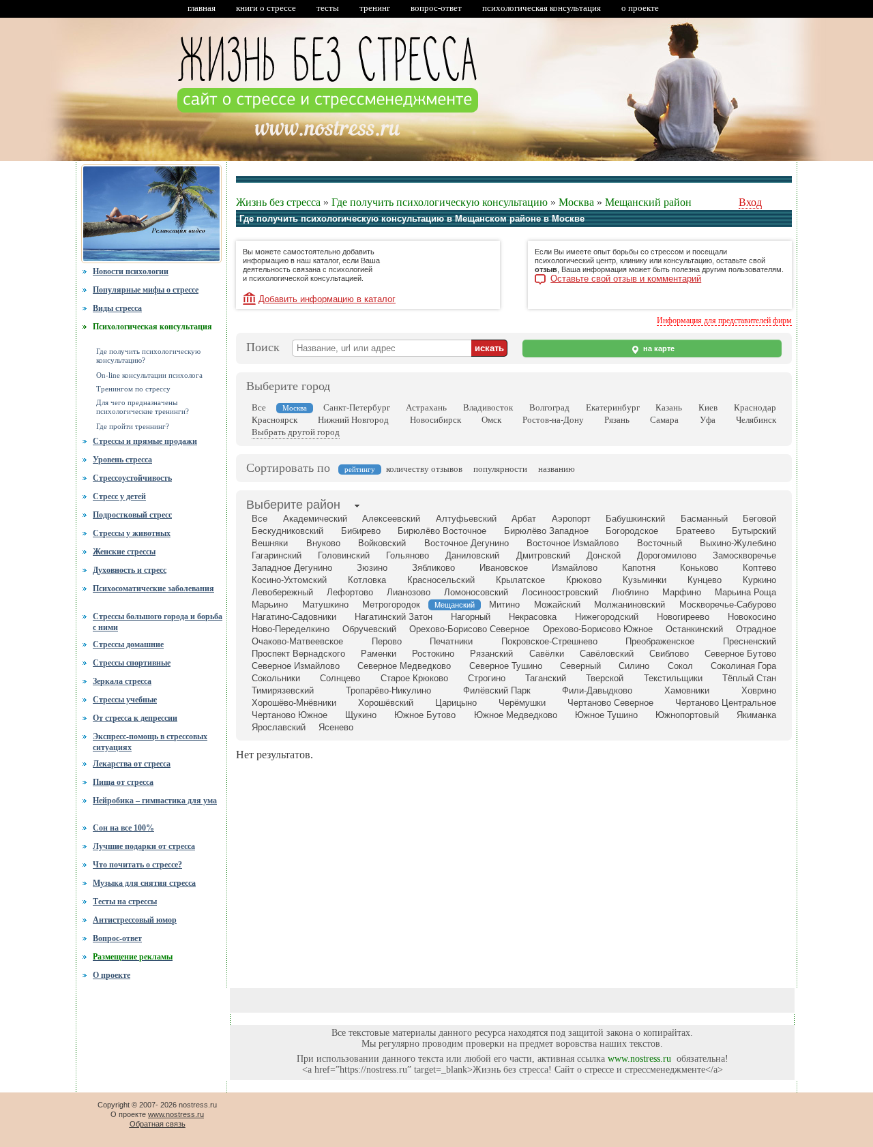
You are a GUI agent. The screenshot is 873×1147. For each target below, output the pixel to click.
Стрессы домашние (128, 644)
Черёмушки (522, 703)
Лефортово (350, 592)
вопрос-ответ (436, 8)
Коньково (699, 568)
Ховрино (758, 690)
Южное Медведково (515, 715)
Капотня (638, 568)
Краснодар (755, 407)
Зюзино (372, 568)
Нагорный (470, 617)
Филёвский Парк (497, 690)
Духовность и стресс (129, 570)
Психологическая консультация (152, 326)
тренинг (374, 8)
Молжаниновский (629, 604)
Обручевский (369, 629)
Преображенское (659, 641)
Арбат (524, 518)
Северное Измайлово (296, 666)
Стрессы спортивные (132, 663)
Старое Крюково (414, 678)
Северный (580, 666)
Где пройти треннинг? (132, 426)
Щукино (360, 715)
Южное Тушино (606, 715)
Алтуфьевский (466, 518)
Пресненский (749, 641)
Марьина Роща (745, 592)
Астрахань (426, 407)
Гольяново (407, 555)
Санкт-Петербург (356, 407)
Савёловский (607, 654)
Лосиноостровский (560, 592)
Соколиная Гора (743, 666)
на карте (658, 348)
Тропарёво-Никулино (388, 690)
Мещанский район (648, 202)
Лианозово (408, 592)
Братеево (695, 531)
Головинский (344, 555)
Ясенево (336, 727)
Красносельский (441, 580)
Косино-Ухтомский (289, 580)
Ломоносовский (476, 592)
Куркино (759, 580)
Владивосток (488, 407)
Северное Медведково (404, 666)
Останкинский (694, 629)
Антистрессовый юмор (135, 920)
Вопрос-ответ (117, 938)
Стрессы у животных (132, 533)
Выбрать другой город (296, 432)
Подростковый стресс (132, 515)
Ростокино (433, 654)
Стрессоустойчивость (132, 478)
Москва (576, 202)
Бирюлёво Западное (546, 531)
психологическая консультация (541, 8)
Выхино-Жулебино (738, 543)
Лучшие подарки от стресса (144, 846)
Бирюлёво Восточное (442, 531)
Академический (315, 518)
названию (556, 469)
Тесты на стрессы (125, 901)
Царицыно (456, 703)
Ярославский (279, 727)
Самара (664, 420)
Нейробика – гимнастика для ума (155, 800)
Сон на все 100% (123, 828)
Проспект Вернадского (298, 654)
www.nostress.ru (639, 1059)
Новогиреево (683, 617)
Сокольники (276, 678)
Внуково (323, 543)
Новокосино (752, 617)
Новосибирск (435, 420)
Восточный (659, 543)
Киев (707, 407)
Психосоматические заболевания (153, 588)
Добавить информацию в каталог (327, 299)
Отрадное (756, 629)
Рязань (617, 420)
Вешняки (270, 543)
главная (202, 8)
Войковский (382, 543)
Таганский (545, 678)
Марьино (270, 604)
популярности (500, 469)
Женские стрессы (124, 551)
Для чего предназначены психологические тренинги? (142, 407)
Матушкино (325, 604)
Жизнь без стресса (278, 202)
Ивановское (503, 568)
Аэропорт (571, 518)
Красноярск (274, 420)
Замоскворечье (744, 555)
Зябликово (433, 568)
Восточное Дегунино (466, 543)
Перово (387, 641)
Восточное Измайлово (573, 543)
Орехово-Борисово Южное (598, 629)
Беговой (759, 518)
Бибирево (361, 531)
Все (259, 407)
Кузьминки (644, 580)
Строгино (486, 678)
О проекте (111, 975)
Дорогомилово (666, 555)
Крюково (584, 580)
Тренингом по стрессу (133, 389)
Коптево (759, 568)
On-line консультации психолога (149, 375)
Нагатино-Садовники (294, 617)
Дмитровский (543, 555)
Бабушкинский (635, 518)
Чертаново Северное (610, 703)
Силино (634, 666)
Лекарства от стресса (132, 764)
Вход (750, 202)
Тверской (604, 678)
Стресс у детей (119, 496)
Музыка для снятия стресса (144, 883)
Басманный (704, 518)
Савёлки (546, 654)
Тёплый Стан (749, 678)
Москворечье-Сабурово (727, 604)
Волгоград (549, 407)
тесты (327, 8)
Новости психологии (130, 271)
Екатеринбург (613, 407)
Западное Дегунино (292, 568)
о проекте (640, 8)
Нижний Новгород (353, 420)
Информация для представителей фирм (724, 320)
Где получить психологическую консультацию (439, 202)
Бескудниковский (287, 531)
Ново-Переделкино (290, 629)
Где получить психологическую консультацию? (148, 356)
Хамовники (686, 690)
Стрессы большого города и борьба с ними (157, 620)
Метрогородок (391, 604)
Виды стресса (117, 308)
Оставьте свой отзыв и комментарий (625, 279)
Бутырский (754, 531)
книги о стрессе (266, 8)
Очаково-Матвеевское (297, 641)
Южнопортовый (687, 715)
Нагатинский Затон (393, 617)
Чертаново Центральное (725, 703)
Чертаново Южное (289, 715)
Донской (604, 555)
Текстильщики (673, 678)
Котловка (367, 580)
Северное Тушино (505, 666)
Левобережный (282, 592)
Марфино (681, 592)
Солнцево (340, 678)
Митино (504, 604)
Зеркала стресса (122, 681)
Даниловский (472, 555)
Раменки (378, 654)
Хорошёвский (385, 703)
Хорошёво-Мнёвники (294, 703)
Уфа (707, 420)
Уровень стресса (122, 459)
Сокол (680, 666)
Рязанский (491, 654)
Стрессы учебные (125, 699)
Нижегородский (606, 617)
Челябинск (756, 420)
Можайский (557, 604)
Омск (491, 420)
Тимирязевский (283, 690)
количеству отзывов (424, 469)
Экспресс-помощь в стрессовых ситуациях (150, 742)
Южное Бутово (425, 715)
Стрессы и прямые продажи (145, 441)
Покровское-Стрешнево (549, 641)
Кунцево (704, 580)
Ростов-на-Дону (553, 420)
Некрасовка (533, 617)
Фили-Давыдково (597, 690)
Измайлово (574, 568)
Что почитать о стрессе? (137, 864)
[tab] (293, 506)
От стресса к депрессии (135, 718)
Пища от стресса (123, 782)
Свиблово (669, 654)
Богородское (632, 531)
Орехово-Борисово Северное (469, 629)
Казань (668, 407)
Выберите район (293, 504)
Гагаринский (276, 555)
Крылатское (520, 580)
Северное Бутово (740, 654)
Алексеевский (391, 518)
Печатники (451, 641)
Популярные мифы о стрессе (145, 290)
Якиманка (756, 715)
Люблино (630, 592)
